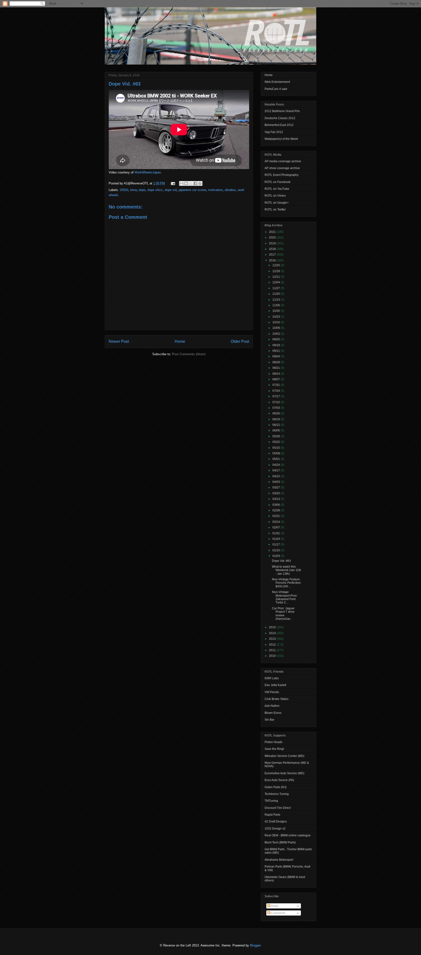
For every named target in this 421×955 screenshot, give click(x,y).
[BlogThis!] (186, 183)
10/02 (276, 333)
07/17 (276, 396)
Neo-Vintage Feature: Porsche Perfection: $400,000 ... (286, 583)
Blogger (255, 945)
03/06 (276, 504)
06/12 (276, 425)
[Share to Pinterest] (200, 183)
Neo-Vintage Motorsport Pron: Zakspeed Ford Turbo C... (284, 597)
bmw (133, 190)
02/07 (276, 527)
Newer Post (119, 341)
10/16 (276, 322)
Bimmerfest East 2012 (279, 125)
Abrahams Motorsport (279, 859)
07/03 (276, 408)
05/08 (276, 453)
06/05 (276, 430)
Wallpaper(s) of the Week (281, 139)
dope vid (171, 190)
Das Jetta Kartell (275, 685)
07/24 (276, 390)
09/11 (276, 351)
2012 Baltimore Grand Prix (282, 111)
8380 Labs (272, 678)
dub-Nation (272, 705)
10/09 (276, 328)
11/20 (276, 294)
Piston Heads (273, 742)
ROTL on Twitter (275, 209)
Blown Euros (273, 713)
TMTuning (271, 800)
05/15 (276, 447)
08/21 (276, 368)
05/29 (276, 436)
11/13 (276, 299)
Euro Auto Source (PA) (279, 780)
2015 (273, 627)
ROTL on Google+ (277, 202)
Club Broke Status (276, 699)
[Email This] (181, 183)
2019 (273, 243)
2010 (273, 656)
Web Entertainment (277, 82)
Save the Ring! (274, 749)
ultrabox (230, 190)
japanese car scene (192, 190)
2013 (273, 638)
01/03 (276, 556)
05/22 (276, 442)
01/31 (276, 533)
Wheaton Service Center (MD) (284, 756)
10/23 (276, 316)
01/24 (276, 539)
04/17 (276, 470)
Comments (277, 913)
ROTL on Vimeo (275, 195)
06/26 (276, 413)
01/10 (276, 550)
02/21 (276, 516)
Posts (274, 906)
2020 (273, 237)
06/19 (276, 419)
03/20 (276, 493)
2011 (273, 650)
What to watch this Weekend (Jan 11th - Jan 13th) (286, 570)
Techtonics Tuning (277, 794)
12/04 (276, 282)
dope (142, 190)
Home (180, 341)
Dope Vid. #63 (125, 83)
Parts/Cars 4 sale (276, 89)
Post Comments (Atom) (188, 354)
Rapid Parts (272, 814)
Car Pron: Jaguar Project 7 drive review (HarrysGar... (283, 614)
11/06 (276, 305)
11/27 (276, 288)
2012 (273, 644)
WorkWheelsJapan (147, 172)
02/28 (276, 510)
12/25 (276, 265)
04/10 (276, 476)
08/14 (276, 373)
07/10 (276, 402)
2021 (273, 232)
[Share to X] (190, 183)
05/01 (276, 459)
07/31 (276, 385)
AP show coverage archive (282, 168)
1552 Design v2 (275, 828)
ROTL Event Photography (281, 175)
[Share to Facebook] (195, 183)
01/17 (276, 544)
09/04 (276, 356)
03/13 (276, 499)
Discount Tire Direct (278, 808)
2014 (273, 633)
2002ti (124, 190)
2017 (273, 254)
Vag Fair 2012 (274, 132)
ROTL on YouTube (277, 189)
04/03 (276, 482)
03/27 (276, 487)
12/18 (276, 271)
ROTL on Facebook (277, 182)
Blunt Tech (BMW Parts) (280, 842)
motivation (215, 190)
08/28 (276, 362)
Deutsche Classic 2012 (280, 118)
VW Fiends (272, 692)
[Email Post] (172, 183)
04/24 (276, 465)
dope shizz (155, 190)
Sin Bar (269, 719)
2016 (273, 260)
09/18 (276, 345)
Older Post (240, 341)
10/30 (276, 311)
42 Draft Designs (276, 821)
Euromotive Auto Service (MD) (284, 773)
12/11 (276, 276)
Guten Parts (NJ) (276, 787)
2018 (273, 249)
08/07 (276, 379)
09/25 (276, 339)
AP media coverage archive (283, 161)
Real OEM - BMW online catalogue (288, 835)
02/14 (276, 522)
